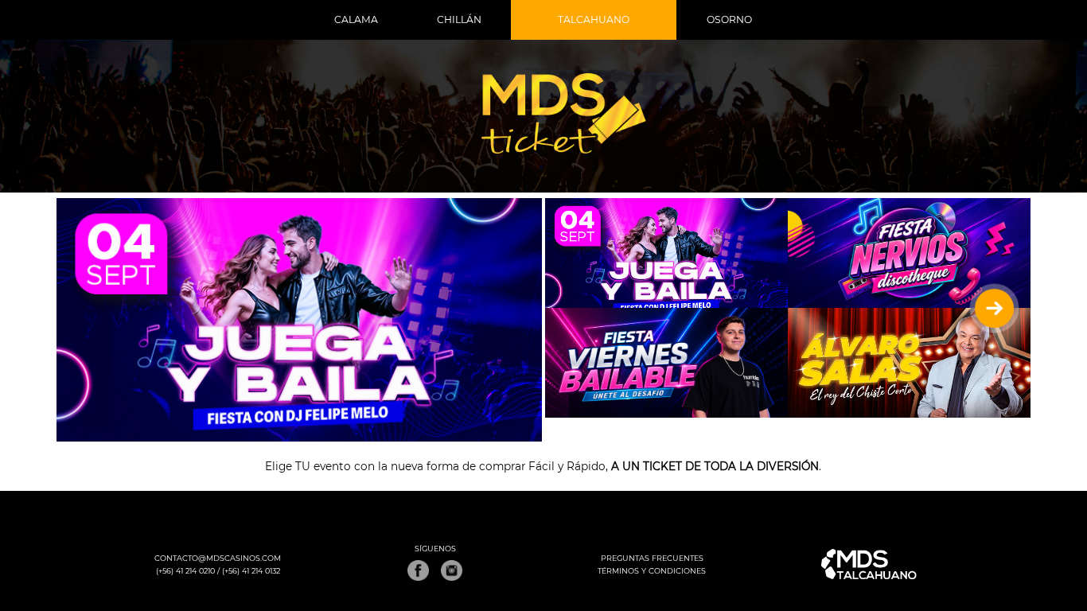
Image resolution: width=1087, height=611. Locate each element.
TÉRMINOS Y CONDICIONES (652, 570)
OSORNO (729, 19)
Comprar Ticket (299, 269)
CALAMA (356, 19)
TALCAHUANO (593, 19)
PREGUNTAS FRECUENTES (652, 558)
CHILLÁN (459, 19)
